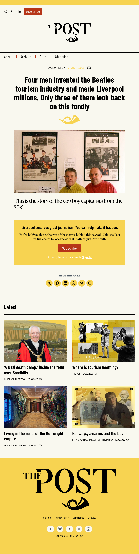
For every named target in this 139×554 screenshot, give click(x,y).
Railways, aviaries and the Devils (99, 433)
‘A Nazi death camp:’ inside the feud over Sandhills (34, 369)
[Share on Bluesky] (81, 283)
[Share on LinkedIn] (65, 283)
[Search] (6, 11)
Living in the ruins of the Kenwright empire (33, 435)
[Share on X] (49, 283)
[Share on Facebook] (57, 283)
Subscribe (32, 11)
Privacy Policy (62, 517)
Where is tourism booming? (95, 367)
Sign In (16, 11)
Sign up (47, 517)
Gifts (43, 56)
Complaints (78, 517)
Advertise (61, 56)
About (8, 56)
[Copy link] (89, 283)
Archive (26, 56)
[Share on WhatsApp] (73, 283)
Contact (92, 517)
